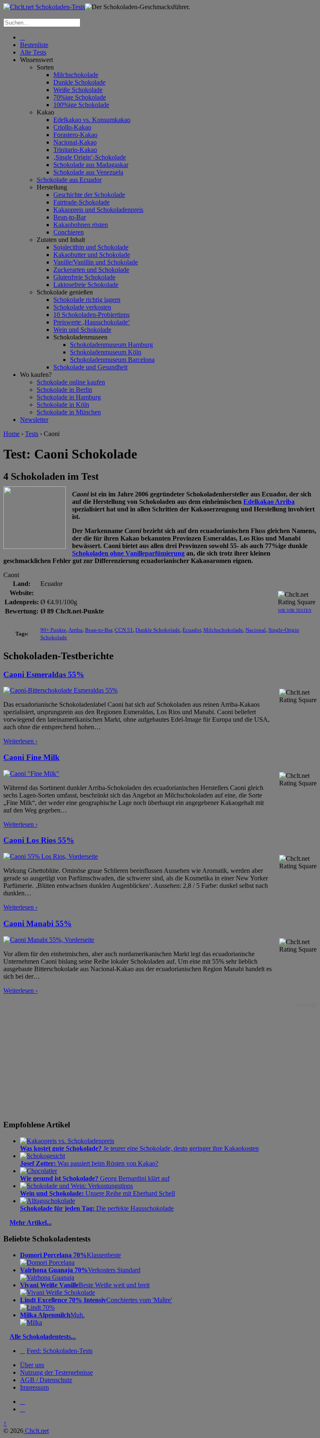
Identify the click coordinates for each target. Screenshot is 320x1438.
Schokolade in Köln (63, 404)
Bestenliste (34, 44)
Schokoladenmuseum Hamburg (111, 344)
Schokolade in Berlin (64, 389)
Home (11, 433)
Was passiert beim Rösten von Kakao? (89, 1163)
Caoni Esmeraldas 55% (43, 674)
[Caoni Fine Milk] (31, 773)
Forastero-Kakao (75, 134)
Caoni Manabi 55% (37, 923)
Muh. (52, 1314)
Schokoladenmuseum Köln (105, 352)
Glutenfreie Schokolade (84, 277)
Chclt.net (36, 1430)
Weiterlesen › (20, 741)
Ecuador (191, 630)
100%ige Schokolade (81, 104)
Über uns (32, 1364)
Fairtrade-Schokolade (81, 202)
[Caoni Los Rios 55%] (50, 856)
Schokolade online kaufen (71, 382)
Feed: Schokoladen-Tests (59, 1350)
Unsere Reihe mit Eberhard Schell (97, 1193)
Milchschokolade (75, 74)
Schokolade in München (69, 412)
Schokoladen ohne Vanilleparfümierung (128, 553)
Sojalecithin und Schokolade (90, 247)
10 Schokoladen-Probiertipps (91, 314)
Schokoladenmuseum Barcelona (112, 359)
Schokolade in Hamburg (69, 397)
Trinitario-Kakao (75, 149)
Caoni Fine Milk (31, 757)
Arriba (75, 630)
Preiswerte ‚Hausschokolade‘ (91, 322)
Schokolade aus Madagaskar (90, 164)
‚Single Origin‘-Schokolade (89, 157)
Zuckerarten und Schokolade (91, 269)
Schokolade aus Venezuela (88, 172)
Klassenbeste (70, 1255)
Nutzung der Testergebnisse (56, 1372)
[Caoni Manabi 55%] (48, 939)
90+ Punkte (53, 630)
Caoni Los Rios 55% (38, 840)
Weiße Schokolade (77, 89)
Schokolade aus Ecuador (69, 179)
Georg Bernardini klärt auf (95, 1178)
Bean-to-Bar (69, 217)
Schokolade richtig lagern (86, 299)
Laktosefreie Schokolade (85, 284)
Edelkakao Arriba (269, 501)
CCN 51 (124, 630)
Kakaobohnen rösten (80, 224)
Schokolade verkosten (82, 307)
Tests (31, 433)
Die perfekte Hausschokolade (97, 1208)
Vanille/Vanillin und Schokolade (95, 262)
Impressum (34, 1387)
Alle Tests (33, 52)
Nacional (255, 630)
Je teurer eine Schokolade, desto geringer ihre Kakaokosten (139, 1148)
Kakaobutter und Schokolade (91, 254)
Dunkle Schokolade (79, 82)
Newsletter (34, 419)
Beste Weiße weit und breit (85, 1284)
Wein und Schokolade (82, 329)
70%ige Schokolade (79, 97)
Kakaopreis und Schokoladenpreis (98, 209)
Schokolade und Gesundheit (90, 367)
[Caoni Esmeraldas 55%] (60, 690)
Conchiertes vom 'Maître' (96, 1299)
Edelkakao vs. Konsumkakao (91, 119)
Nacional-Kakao (75, 142)
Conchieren (68, 232)
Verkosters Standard (80, 1270)
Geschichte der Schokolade (89, 194)
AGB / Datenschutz (46, 1379)
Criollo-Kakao (72, 127)
